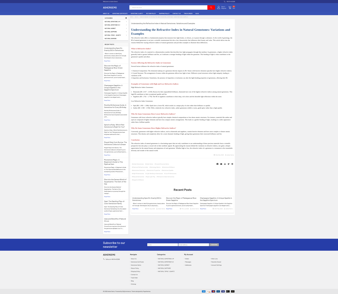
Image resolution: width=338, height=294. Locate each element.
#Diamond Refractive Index (140, 167)
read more (107, 61)
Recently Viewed (216, 262)
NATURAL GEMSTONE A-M (112, 21)
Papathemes (146, 291)
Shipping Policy (164, 13)
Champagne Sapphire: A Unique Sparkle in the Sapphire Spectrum (113, 87)
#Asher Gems (149, 164)
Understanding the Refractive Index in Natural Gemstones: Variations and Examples (163, 23)
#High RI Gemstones (138, 173)
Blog (197, 13)
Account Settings (216, 265)
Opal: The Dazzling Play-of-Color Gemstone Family (114, 202)
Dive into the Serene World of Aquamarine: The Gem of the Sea (115, 181)
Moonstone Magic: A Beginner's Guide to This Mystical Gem (113, 162)
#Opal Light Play (150, 176)
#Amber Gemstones (138, 164)
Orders (187, 258)
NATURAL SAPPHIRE (111, 31)
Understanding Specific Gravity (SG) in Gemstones (114, 49)
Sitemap (133, 284)
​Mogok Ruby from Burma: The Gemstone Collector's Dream (115, 143)
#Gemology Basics (155, 167)
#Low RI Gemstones (170, 173)
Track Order (188, 13)
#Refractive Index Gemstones (165, 176)
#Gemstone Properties (153, 170)
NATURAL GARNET (110, 28)
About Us (106, 13)
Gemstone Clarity (137, 13)
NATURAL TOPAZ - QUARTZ (113, 35)
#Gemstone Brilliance (168, 167)
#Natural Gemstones (138, 176)
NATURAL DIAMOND (110, 38)
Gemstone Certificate (120, 13)
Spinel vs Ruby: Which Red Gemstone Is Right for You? (114, 126)
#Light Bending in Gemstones (154, 173)
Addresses (188, 265)
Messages (188, 262)
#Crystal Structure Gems (162, 164)
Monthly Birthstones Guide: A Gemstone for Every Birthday (115, 106)
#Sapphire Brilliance (138, 180)
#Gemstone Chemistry (138, 170)
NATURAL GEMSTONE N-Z (112, 25)
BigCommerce (126, 291)
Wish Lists (214, 258)
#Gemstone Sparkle (167, 170)
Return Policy (151, 13)
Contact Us (177, 13)
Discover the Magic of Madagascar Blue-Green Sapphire (113, 68)
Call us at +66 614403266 (113, 259)
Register (223, 8)
